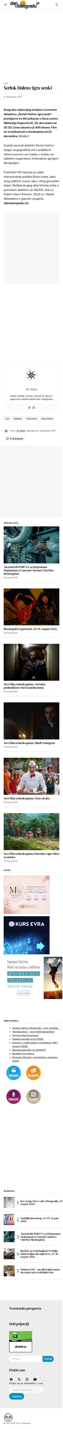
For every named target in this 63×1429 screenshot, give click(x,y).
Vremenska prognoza (25, 1035)
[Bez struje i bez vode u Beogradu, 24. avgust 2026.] (9, 1202)
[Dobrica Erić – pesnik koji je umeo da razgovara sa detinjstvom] (9, 1270)
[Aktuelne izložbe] (33, 1096)
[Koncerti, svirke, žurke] (14, 1096)
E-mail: (39, 1383)
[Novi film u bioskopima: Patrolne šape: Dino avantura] (31, 831)
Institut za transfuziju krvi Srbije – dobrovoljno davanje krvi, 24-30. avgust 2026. (40, 1254)
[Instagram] (33, 407)
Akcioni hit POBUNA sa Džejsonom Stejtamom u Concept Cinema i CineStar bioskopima (40, 1237)
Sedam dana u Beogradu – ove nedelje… (36, 1028)
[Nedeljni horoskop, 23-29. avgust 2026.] (9, 1219)
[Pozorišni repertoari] (33, 1072)
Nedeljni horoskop (23, 1053)
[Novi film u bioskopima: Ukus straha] (31, 776)
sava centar (32, 419)
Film (6, 83)
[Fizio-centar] (33, 977)
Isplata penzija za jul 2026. (28, 1039)
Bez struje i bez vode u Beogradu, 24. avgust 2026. (41, 1202)
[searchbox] (26, 1359)
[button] (5, 4)
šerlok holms (47, 419)
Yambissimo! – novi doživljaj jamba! (33, 1031)
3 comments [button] (16, 438)
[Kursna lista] (27, 894)
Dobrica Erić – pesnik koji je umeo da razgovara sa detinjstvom (40, 1270)
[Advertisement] (31, 42)
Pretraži (48, 1358)
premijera (18, 419)
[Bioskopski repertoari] (14, 1072)
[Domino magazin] (20, 1346)
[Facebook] (29, 407)
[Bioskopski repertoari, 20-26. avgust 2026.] (31, 607)
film (7, 419)
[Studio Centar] (20, 1336)
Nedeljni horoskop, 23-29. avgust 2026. (39, 1219)
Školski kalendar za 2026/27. (29, 1050)
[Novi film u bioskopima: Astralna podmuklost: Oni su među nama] (31, 662)
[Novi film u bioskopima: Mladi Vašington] (31, 720)
